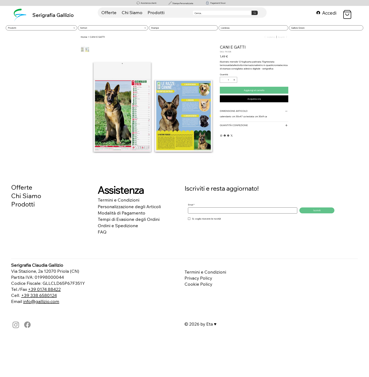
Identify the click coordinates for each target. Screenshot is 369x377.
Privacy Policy (198, 278)
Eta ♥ (211, 324)
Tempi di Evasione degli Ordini (129, 219)
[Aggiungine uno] (234, 80)
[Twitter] (231, 135)
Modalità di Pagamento (121, 213)
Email (191, 204)
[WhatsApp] (221, 135)
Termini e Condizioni (118, 200)
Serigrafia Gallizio (53, 15)
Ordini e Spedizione (118, 225)
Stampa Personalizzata (182, 3)
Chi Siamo (26, 196)
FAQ (102, 232)
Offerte (21, 187)
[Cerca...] (255, 13)
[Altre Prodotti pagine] (74, 28)
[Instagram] (16, 324)
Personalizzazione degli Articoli (129, 206)
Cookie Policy (198, 284)
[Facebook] (224, 135)
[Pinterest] (228, 135)
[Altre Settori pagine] (145, 28)
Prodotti (23, 204)
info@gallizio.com (41, 301)
